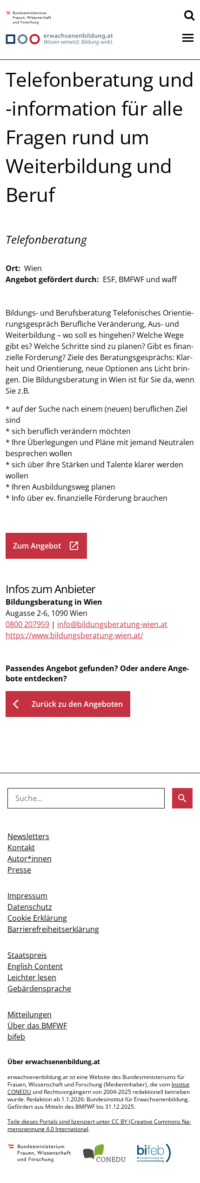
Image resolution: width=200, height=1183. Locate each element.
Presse (19, 870)
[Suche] (189, 14)
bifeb (16, 1037)
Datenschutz (29, 907)
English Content (35, 966)
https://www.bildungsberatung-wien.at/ (74, 635)
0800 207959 (27, 624)
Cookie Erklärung (37, 918)
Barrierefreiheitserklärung (53, 929)
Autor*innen (29, 858)
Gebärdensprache (39, 988)
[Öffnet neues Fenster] (29, 18)
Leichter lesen (31, 977)
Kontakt (21, 847)
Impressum (27, 896)
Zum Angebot (46, 545)
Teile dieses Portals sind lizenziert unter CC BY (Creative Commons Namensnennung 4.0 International (99, 1125)
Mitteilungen (29, 1014)
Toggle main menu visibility (187, 37)
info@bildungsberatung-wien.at (112, 624)
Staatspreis (27, 955)
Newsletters (28, 836)
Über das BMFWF (37, 1026)
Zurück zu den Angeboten (68, 704)
